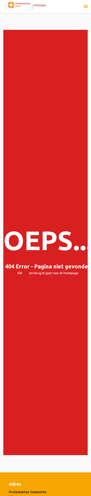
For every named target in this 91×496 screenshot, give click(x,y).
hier (25, 273)
